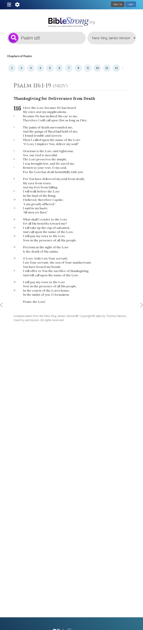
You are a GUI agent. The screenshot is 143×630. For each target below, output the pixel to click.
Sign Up (117, 4)
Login (131, 4)
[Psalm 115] (1, 305)
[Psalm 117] (141, 305)
